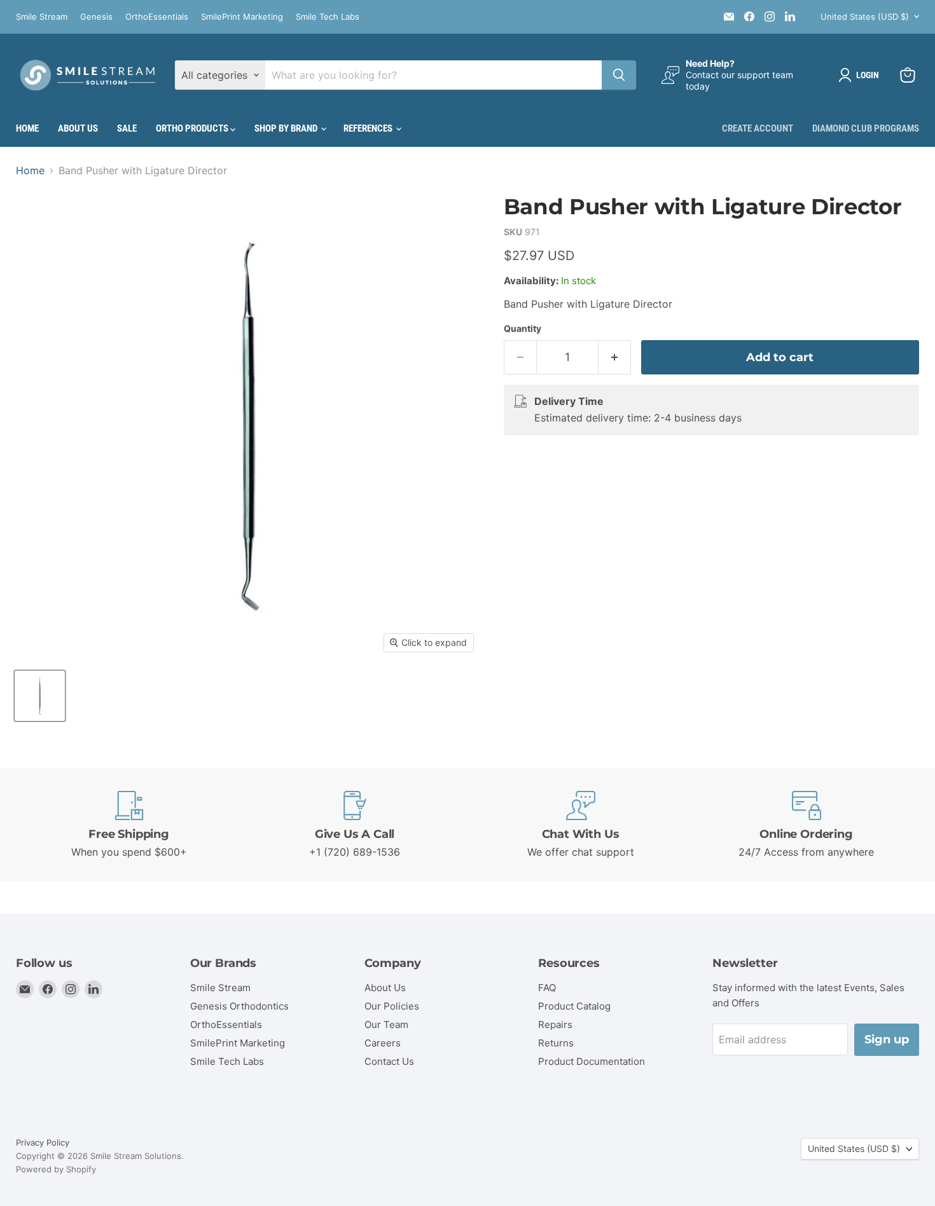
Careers (382, 1043)
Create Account (757, 128)
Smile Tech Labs (327, 17)
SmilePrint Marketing (242, 17)
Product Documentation (591, 1061)
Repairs (555, 1024)
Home (27, 128)
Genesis (96, 17)
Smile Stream (41, 17)
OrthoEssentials (156, 17)
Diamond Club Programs (865, 128)
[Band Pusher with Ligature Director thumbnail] (40, 696)
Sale (127, 128)
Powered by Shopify (56, 1169)
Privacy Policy (42, 1142)
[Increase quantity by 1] (615, 357)
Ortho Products (193, 128)
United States (865, 16)
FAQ (547, 988)
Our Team (386, 1024)
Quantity (522, 329)
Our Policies (391, 1006)
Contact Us (389, 1061)
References (368, 128)
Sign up (886, 1039)
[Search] (619, 75)
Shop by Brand (286, 128)
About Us (78, 128)
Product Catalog (574, 1006)
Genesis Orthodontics (239, 1006)
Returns (556, 1043)
